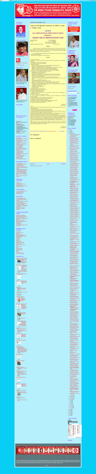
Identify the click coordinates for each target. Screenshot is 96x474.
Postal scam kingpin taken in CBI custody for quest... (74, 302)
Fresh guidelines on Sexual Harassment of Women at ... (74, 198)
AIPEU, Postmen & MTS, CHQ (21, 258)
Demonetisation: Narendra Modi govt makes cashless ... (74, 245)
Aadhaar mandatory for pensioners (73, 352)
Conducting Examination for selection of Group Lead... (74, 159)
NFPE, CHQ (19, 287)
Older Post (63, 163)
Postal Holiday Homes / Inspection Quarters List (24, 313)
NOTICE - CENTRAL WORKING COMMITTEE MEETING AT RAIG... (74, 368)
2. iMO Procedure (19, 183)
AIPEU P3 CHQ (19, 294)
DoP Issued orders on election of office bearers (24, 282)
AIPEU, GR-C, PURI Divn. (21, 397)
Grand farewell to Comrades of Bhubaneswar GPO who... (74, 138)
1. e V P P (17, 182)
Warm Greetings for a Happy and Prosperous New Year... (75, 135)
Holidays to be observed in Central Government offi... (74, 194)
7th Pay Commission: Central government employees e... (74, 372)
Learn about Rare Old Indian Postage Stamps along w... (74, 235)
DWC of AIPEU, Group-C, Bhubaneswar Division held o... (74, 264)
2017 (70, 131)
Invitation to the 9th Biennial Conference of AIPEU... (74, 318)
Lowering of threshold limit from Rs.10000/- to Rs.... (75, 298)
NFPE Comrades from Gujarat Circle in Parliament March (74, 320)
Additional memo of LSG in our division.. (24, 392)
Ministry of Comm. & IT (19, 232)
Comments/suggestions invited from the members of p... (74, 200)
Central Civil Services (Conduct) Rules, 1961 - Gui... (74, 227)
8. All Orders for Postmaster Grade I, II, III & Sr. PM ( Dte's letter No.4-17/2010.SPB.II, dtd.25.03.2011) (22, 171)
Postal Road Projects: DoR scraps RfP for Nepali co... (74, 338)
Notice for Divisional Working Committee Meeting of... (74, 304)
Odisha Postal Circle (19, 234)
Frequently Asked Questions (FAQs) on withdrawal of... (74, 190)
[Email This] (60, 131)
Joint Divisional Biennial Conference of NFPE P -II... (74, 385)
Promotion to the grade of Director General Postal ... (74, 169)
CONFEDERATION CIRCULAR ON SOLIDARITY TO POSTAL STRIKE (23, 335)
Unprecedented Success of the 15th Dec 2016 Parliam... (74, 316)
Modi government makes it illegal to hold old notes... (74, 196)
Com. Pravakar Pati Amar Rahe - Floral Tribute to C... (75, 348)
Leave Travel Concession (20, 156)
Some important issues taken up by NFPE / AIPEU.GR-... (75, 243)
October (71, 396)
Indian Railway (18, 237)
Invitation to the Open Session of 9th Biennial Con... (74, 161)
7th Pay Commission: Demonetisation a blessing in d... (74, 233)
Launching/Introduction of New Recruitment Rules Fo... (74, 328)
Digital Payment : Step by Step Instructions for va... (74, 292)
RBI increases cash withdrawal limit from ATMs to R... (74, 146)
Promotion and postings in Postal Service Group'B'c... (74, 379)
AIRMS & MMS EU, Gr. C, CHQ (22, 292)
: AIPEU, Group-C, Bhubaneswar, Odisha (22, 63)
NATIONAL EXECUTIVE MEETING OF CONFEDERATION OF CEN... (74, 307)
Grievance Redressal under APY (74, 287)
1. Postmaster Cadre (19, 163)
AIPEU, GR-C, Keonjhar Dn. (21, 377)
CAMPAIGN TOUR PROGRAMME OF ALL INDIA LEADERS (75, 251)
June (71, 401)
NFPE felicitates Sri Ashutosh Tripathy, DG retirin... (74, 149)
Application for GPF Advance (20, 215)
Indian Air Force (18, 241)
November (71, 395)
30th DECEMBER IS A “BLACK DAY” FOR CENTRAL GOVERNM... (74, 182)
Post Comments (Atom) (38, 165)
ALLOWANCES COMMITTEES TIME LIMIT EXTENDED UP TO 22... (74, 389)
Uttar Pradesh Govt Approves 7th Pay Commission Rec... (75, 374)
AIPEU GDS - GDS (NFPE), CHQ (22, 265)
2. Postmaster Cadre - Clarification (21, 164)
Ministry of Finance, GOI (20, 242)
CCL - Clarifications (19, 145)
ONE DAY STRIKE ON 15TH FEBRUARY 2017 (74, 186)
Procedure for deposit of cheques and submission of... (75, 272)
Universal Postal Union (19, 252)
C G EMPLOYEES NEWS (21, 318)
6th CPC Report (18, 137)
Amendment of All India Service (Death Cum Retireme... (74, 229)
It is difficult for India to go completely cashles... (74, 274)
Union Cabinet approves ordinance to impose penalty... (75, 163)
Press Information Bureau (20, 253)
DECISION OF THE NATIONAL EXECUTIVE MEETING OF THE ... (74, 281)
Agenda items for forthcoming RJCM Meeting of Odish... (74, 330)
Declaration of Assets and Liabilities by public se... (74, 206)
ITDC (17, 245)
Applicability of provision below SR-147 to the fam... (74, 231)
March (71, 405)
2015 (70, 409)
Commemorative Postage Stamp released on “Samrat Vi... (75, 216)
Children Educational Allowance (21, 148)
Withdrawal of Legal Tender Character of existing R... (74, 157)
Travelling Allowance (19, 157)
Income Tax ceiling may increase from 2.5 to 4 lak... (75, 218)
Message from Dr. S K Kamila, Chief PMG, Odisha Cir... (74, 140)
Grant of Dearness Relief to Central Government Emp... (74, 312)
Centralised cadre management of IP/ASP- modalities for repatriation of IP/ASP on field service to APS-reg (24, 324)
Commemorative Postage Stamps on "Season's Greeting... (73, 175)
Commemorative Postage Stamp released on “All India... (75, 208)
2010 (70, 415)
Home (48, 163)
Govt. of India (18, 231)
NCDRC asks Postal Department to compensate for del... (74, 391)
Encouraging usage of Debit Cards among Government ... (74, 296)
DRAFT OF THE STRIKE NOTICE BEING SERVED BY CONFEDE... (75, 276)
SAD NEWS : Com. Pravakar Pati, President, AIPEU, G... (74, 365)
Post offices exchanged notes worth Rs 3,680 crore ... (74, 344)
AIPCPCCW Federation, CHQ (21, 340)
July (70, 400)
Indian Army (18, 239)
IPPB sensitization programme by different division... (74, 387)
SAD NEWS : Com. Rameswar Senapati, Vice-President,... (74, 188)
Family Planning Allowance (20, 155)
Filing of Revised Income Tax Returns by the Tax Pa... (74, 355)
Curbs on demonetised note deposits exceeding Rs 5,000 (74, 270)
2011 (70, 414)
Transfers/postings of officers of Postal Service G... (74, 381)
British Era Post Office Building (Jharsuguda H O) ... (74, 334)
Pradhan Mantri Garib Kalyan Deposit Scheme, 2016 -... (74, 314)
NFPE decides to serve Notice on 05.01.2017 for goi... (75, 153)
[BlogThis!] (61, 131)
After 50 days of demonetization (74, 147)
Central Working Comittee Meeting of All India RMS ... (74, 283)
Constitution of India (19, 249)
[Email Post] (58, 131)
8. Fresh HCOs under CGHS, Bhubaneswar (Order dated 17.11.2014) (20, 208)
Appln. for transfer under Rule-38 (21, 221)
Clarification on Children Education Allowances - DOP (24, 385)
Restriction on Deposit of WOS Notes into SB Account (74, 266)
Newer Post (32, 163)
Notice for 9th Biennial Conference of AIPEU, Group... (73, 332)
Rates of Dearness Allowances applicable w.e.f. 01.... (74, 204)
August (71, 399)
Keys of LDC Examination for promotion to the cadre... (74, 165)
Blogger (50, 465)
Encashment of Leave (19, 152)
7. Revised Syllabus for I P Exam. (21, 169)
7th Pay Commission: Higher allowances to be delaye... (74, 253)
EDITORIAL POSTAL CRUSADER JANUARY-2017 (75, 184)
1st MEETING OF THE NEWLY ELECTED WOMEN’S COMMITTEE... (74, 310)
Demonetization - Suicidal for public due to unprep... (74, 220)
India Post (17, 233)
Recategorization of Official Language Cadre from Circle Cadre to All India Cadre (22, 330)
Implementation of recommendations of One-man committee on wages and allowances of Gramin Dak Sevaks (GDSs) (22, 373)
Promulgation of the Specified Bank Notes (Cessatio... (74, 142)
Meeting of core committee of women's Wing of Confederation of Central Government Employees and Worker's (22, 307)
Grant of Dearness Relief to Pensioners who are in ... (74, 178)
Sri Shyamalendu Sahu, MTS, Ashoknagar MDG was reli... (74, 363)
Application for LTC (19, 222)
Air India (17, 238)
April (71, 404)
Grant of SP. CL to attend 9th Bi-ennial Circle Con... (74, 241)
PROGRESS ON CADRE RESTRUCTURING (73, 247)
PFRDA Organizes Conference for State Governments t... (74, 261)
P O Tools (18, 311)
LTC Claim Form (18, 223)
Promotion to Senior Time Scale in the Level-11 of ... (75, 202)
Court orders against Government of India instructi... (73, 377)
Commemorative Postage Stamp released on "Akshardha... (75, 214)
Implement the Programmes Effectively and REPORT (23, 299)
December (71, 133)
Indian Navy (18, 240)
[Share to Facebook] (62, 131)
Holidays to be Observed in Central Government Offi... (74, 173)
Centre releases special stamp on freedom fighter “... (74, 237)
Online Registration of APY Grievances (74, 290)
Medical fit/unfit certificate (20, 220)
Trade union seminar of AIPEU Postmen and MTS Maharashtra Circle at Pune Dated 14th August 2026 (24, 261)
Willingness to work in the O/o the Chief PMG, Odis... (74, 192)
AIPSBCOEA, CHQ (20, 354)
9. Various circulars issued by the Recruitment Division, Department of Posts (22, 174)
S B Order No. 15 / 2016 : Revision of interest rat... (74, 151)
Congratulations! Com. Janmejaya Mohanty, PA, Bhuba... (74, 223)
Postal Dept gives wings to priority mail (74, 225)
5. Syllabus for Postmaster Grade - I (21, 166)
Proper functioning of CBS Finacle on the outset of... (74, 155)
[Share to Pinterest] (63, 131)
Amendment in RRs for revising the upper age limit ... (74, 180)
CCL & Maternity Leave (19, 146)
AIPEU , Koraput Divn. (20, 367)
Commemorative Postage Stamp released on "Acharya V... (75, 212)
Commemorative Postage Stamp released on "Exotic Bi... (75, 210)
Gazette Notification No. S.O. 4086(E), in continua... (74, 268)
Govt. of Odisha (18, 246)
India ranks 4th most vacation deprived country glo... (74, 342)
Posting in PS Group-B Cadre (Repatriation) (74, 361)
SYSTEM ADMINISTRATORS (21, 321)
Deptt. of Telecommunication (20, 235)
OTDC (17, 247)
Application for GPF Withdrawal (21, 216)
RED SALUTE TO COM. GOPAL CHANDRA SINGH (74, 294)
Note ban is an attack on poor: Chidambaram (74, 346)
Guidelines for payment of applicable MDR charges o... (74, 324)
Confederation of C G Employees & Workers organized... (75, 336)
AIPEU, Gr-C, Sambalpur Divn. (22, 371)
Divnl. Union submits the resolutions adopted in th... (74, 255)
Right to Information (19, 248)
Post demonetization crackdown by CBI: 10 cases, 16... (75, 357)
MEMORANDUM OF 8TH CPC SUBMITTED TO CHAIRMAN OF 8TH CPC (21, 289)
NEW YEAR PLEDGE (73, 136)
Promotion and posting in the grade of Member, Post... (74, 167)
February (71, 406)
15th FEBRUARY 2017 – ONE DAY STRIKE (74, 249)
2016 (70, 132)
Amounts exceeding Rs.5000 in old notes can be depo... (74, 259)
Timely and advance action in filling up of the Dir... (74, 257)
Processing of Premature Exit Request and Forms (74, 289)
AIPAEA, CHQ (19, 333)
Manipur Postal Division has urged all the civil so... (74, 285)
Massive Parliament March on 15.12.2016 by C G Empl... (74, 370)
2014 (70, 410)
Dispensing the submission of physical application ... (74, 300)
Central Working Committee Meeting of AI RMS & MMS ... (74, 383)
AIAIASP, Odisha (19, 346)
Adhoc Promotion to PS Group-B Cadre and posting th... (74, 359)
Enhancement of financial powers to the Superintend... (74, 171)
